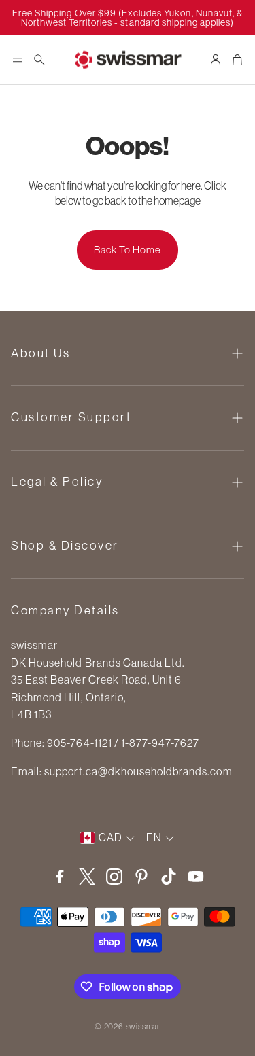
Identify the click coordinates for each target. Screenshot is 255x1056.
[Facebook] (60, 876)
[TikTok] (168, 876)
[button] (17, 60)
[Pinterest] (141, 876)
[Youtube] (196, 876)
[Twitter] (87, 876)
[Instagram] (114, 876)
